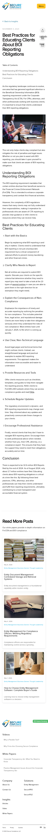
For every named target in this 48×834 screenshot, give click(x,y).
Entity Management (31, 784)
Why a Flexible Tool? (11, 739)
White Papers (7, 813)
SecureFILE (28, 794)
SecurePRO (28, 789)
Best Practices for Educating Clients (17, 74)
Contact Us (6, 789)
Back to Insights (11, 21)
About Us (6, 784)
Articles (5, 803)
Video (4, 808)
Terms (4, 827)
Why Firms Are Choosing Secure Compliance (21, 746)
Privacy (12, 827)
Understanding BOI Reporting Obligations (20, 70)
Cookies (20, 827)
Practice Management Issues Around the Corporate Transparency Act (23, 769)
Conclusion (7, 78)
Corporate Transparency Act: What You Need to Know (22, 760)
